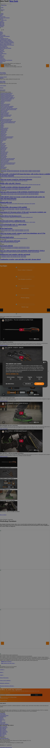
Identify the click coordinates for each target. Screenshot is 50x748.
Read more (19, 371)
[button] (25, 373)
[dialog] (25, 374)
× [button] (45, 362)
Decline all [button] (28, 383)
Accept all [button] (39, 383)
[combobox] (43, 362)
